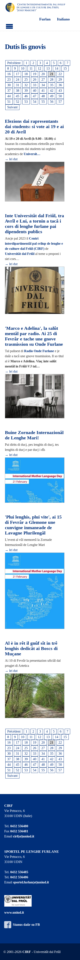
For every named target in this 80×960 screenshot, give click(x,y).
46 (26, 96)
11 (31, 68)
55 (43, 101)
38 (17, 90)
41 (43, 90)
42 (51, 90)
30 (9, 85)
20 (43, 74)
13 (48, 68)
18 (26, 74)
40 (34, 90)
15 (65, 68)
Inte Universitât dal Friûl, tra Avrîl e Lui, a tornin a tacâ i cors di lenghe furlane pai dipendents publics (34, 223)
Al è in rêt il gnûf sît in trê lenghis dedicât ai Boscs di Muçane (31, 648)
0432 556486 (19, 877)
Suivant (12, 107)
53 (26, 101)
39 (26, 90)
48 (43, 96)
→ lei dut (11, 159)
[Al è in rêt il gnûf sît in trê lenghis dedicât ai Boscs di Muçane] (34, 696)
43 (60, 90)
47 (34, 96)
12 (39, 68)
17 (17, 74)
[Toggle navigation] (9, 25)
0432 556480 (19, 826)
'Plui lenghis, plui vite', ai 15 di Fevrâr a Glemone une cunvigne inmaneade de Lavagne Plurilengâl (33, 525)
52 (17, 101)
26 (34, 79)
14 (56, 68)
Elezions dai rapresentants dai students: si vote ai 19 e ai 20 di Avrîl (34, 126)
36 (60, 85)
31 (17, 85)
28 (51, 79)
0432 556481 (19, 831)
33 (34, 85)
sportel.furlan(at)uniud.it (31, 882)
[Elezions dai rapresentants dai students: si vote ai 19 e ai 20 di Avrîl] (34, 182)
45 (17, 96)
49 (51, 96)
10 (22, 68)
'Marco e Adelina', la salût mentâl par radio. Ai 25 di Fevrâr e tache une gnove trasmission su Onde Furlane (34, 336)
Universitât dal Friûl (19, 254)
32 (26, 85)
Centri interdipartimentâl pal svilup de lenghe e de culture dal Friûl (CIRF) (34, 243)
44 (9, 96)
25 (26, 79)
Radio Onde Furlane (39, 351)
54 (34, 101)
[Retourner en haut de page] (71, 951)
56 (51, 101)
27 (43, 79)
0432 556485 (19, 872)
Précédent (13, 63)
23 (9, 79)
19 (34, 74)
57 (60, 101)
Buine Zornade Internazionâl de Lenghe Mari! (34, 435)
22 (60, 74)
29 (60, 79)
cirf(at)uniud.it (23, 836)
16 (9, 74)
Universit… (32, 154)
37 (9, 90)
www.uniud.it (14, 912)
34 (43, 85)
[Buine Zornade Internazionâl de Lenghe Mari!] (34, 480)
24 (17, 79)
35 (51, 85)
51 (9, 101)
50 (60, 96)
